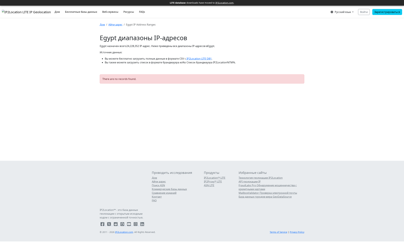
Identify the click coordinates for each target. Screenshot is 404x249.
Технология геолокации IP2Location (261, 178)
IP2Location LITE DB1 (199, 58)
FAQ (154, 200)
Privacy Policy (297, 232)
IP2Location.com (224, 2)
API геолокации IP (250, 181)
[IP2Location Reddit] (116, 224)
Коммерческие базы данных (169, 189)
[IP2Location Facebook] (103, 224)
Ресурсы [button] (128, 11)
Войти (364, 12)
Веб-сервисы (110, 11)
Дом (57, 11)
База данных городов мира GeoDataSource (265, 196)
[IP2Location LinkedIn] (142, 224)
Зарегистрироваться (387, 12)
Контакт (157, 196)
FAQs (142, 11)
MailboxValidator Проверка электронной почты (268, 193)
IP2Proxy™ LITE (213, 181)
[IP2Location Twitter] (109, 224)
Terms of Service (278, 232)
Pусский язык (342, 12)
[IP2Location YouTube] (129, 224)
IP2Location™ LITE (214, 178)
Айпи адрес (115, 24)
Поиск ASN (158, 185)
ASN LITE (209, 185)
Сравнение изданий (164, 193)
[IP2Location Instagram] (136, 224)
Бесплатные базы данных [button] (81, 11)
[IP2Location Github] (123, 224)
